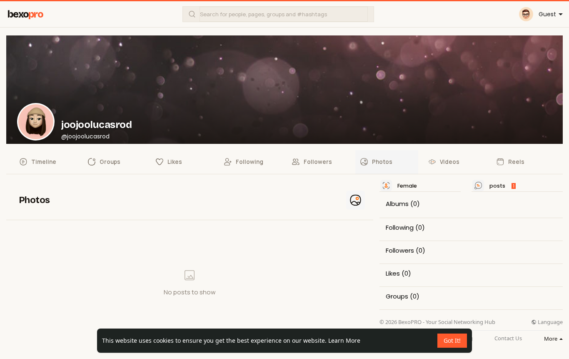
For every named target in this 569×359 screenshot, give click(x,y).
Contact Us (508, 338)
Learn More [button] (344, 340)
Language (550, 322)
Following (400, 227)
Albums (397, 204)
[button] (278, 14)
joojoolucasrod (96, 125)
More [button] (551, 338)
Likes (393, 273)
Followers (400, 250)
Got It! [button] (452, 340)
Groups (397, 296)
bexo (25, 14)
